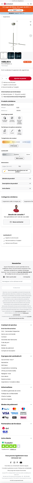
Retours (3, 345)
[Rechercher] (28, 4)
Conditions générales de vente (11, 391)
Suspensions (6, 17)
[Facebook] (11, 462)
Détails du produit (8, 178)
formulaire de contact (20, 311)
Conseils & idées (15, 382)
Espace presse (6, 379)
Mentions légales (6, 399)
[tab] (16, 337)
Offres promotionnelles (8, 371)
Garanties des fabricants (9, 340)
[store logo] (9, 4)
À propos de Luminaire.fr (11, 356)
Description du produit (10, 183)
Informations (6, 387)
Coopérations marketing (9, 368)
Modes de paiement (7, 348)
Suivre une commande (8, 334)
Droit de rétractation (8, 329)
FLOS (17, 107)
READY (16, 10)
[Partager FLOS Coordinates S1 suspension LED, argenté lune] (30, 25)
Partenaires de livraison (11, 424)
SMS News (4, 365)
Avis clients (6, 188)
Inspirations (5, 382)
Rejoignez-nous (6, 374)
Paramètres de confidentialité (12, 465)
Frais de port (5, 342)
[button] (3, 55)
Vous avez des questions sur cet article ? (18, 171)
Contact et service (9, 325)
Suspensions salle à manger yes (11, 201)
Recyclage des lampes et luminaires (17, 470)
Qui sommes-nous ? (7, 360)
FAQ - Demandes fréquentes (10, 331)
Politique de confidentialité (9, 394)
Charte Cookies (6, 396)
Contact (4, 337)
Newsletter (4, 362)
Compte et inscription (8, 351)
